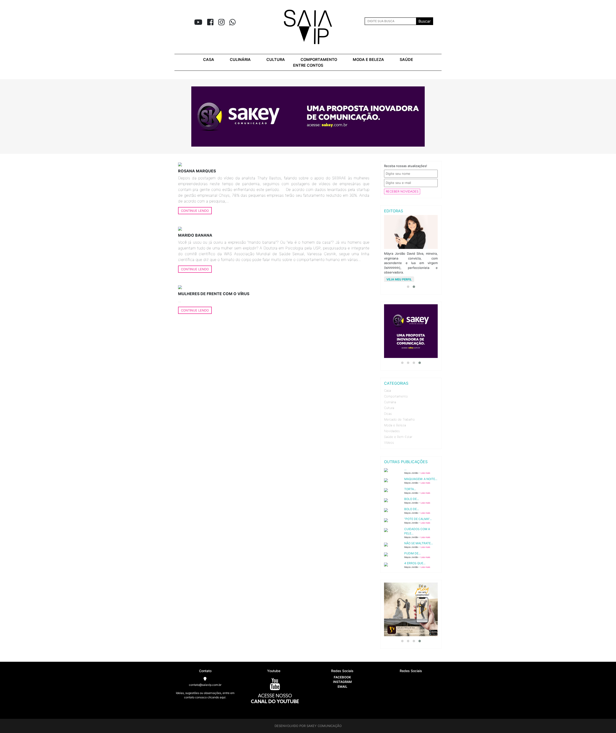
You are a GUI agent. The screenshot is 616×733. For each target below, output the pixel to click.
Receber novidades (402, 191)
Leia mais (425, 473)
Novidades (392, 431)
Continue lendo (195, 211)
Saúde (406, 59)
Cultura (275, 59)
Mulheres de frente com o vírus (213, 293)
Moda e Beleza (395, 425)
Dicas (388, 413)
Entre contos (308, 65)
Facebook (342, 677)
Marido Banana (195, 235)
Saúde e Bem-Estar (398, 437)
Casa (208, 59)
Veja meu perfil (399, 279)
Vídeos (389, 442)
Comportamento (319, 59)
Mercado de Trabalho (399, 419)
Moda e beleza (368, 59)
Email (342, 686)
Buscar (424, 21)
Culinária (240, 59)
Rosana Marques (197, 171)
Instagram (342, 682)
